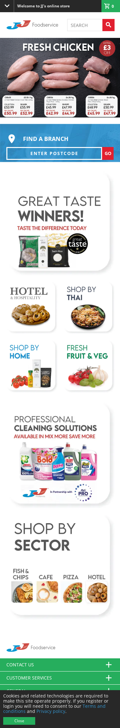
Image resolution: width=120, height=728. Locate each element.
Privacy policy (50, 711)
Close (19, 721)
